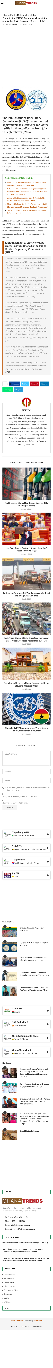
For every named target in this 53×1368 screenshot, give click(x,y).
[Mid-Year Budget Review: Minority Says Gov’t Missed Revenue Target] (26, 529)
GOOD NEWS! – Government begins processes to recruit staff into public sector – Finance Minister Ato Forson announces (27, 191)
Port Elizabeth (20, 863)
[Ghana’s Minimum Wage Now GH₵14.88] (9, 932)
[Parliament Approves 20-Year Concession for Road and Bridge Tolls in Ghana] (26, 574)
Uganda (22, 1026)
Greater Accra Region (30, 849)
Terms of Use (37, 1326)
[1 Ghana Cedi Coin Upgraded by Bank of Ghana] (9, 947)
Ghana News (38, 1321)
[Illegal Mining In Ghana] (9, 1135)
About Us (14, 1326)
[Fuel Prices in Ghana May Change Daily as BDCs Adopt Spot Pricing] (26, 484)
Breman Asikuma (22, 1053)
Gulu (16, 1026)
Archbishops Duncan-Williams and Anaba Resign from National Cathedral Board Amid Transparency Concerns (34, 1072)
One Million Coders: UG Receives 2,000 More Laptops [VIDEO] (25, 1243)
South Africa (28, 836)
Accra (16, 849)
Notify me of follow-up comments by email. (19, 796)
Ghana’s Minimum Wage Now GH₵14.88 (32, 929)
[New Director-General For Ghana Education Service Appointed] (9, 961)
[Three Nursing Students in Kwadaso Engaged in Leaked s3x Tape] (9, 1088)
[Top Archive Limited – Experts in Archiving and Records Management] (9, 976)
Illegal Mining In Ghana (29, 1131)
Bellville (17, 836)
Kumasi (17, 1039)
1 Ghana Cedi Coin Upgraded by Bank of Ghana (34, 944)
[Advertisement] (26, 55)
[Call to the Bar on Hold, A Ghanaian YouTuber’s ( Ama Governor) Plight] (9, 991)
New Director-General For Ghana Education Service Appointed (33, 959)
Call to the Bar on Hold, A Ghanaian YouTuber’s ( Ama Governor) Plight (34, 989)
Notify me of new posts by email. (15, 803)
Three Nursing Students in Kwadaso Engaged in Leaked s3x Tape (34, 1085)
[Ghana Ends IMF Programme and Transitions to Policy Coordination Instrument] (26, 709)
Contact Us (25, 1326)
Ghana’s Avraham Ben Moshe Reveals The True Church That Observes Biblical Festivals (35, 1101)
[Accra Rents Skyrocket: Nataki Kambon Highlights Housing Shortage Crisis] (26, 664)
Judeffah (14, 24)
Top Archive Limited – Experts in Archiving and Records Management (34, 974)
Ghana (17, 1012)
